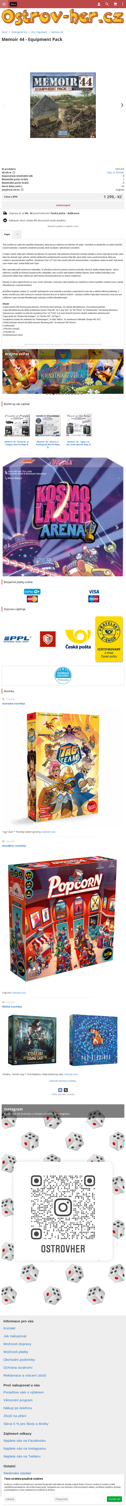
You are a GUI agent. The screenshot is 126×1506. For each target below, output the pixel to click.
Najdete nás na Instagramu (24, 1448)
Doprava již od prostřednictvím (44, 213)
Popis (7, 234)
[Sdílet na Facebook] (60, 1090)
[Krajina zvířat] (63, 373)
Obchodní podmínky (19, 1360)
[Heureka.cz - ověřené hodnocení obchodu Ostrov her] (63, 683)
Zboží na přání (14, 1416)
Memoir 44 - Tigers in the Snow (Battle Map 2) (78, 443)
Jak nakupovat (14, 1336)
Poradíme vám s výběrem (23, 1392)
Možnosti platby (15, 1352)
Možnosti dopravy (17, 1344)
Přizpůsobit (61, 1499)
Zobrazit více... (49, 831)
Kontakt (9, 1328)
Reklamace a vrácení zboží (24, 1375)
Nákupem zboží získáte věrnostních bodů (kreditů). (37, 220)
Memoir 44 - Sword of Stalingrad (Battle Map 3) (48, 444)
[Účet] (99, 4)
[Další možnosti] (122, 4)
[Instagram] (63, 1207)
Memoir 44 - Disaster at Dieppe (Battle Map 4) (17, 443)
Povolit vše (114, 1499)
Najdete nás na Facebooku (24, 1440)
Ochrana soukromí (17, 1367)
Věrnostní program (18, 1400)
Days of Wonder (115, 172)
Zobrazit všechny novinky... (63, 1080)
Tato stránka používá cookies (23, 1478)
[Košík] (115, 4)
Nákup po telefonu (17, 1408)
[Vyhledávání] (107, 4)
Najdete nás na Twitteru (22, 1456)
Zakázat (10, 1499)
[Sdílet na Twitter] (66, 1090)
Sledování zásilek (17, 1473)
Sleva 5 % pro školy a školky (26, 1424)
